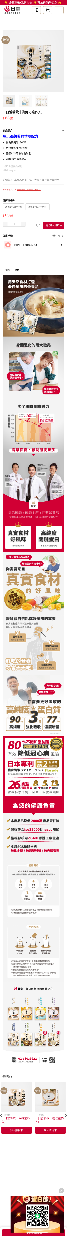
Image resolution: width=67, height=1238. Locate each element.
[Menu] (59, 10)
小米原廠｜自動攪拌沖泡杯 (29, 189)
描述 (7, 270)
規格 (17, 270)
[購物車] (47, 10)
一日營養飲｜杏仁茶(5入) (49, 1120)
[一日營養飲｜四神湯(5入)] (16, 1097)
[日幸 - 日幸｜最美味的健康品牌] (13, 10)
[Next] (63, 55)
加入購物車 (55, 225)
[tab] (7, 270)
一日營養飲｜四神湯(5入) (15, 1120)
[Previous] (4, 55)
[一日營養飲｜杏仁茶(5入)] (50, 1097)
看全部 (56, 235)
